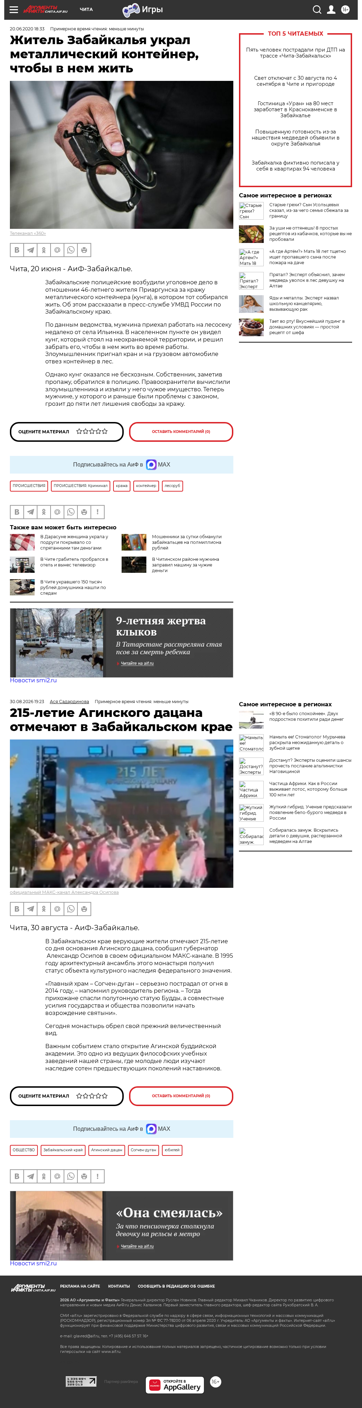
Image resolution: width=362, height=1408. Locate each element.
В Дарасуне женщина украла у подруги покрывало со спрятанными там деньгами (74, 542)
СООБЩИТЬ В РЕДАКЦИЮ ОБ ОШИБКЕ (176, 1286)
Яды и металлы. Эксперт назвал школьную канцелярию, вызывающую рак (304, 303)
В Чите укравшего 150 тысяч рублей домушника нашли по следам (73, 587)
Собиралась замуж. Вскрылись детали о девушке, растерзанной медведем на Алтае (305, 835)
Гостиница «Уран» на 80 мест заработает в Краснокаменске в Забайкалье (295, 110)
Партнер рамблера (121, 1381)
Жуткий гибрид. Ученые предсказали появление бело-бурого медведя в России (310, 812)
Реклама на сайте (80, 1286)
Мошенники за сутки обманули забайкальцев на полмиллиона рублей (187, 542)
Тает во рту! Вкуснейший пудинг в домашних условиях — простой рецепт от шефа (307, 327)
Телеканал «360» (28, 233)
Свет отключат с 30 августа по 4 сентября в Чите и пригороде (295, 81)
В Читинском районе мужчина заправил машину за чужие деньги (185, 565)
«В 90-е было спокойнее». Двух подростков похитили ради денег (306, 716)
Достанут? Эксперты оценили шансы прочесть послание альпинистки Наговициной (310, 766)
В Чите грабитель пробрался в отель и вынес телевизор (74, 562)
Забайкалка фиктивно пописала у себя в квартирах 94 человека (295, 166)
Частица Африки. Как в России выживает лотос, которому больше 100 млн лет (308, 789)
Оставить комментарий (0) (181, 431)
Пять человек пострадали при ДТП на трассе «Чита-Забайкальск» (295, 53)
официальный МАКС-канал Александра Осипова (64, 892)
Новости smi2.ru (33, 680)
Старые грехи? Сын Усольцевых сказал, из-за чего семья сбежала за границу (309, 210)
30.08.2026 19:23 (27, 701)
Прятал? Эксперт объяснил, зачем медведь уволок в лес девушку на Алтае (307, 280)
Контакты (119, 1286)
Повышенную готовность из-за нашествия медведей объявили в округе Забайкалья (296, 138)
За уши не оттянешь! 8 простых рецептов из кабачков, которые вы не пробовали (310, 233)
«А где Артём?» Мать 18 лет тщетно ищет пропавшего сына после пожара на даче (307, 257)
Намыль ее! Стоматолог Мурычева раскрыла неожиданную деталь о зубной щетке (307, 742)
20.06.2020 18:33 (27, 28)
